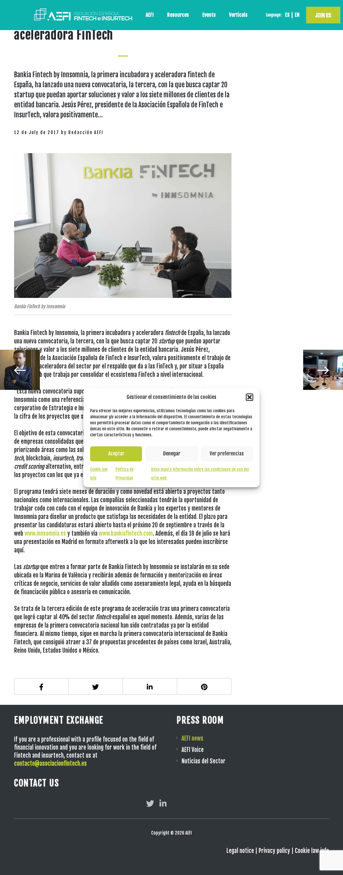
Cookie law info (312, 850)
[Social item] (150, 803)
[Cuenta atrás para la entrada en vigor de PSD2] (323, 370)
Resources (178, 15)
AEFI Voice (193, 749)
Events (209, 15)
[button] (249, 397)
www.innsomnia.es (45, 533)
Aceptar (116, 453)
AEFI (150, 15)
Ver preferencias (227, 453)
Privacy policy (274, 850)
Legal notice (240, 850)
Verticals (238, 15)
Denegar (171, 453)
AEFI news (192, 738)
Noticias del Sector (203, 761)
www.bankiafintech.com (126, 533)
